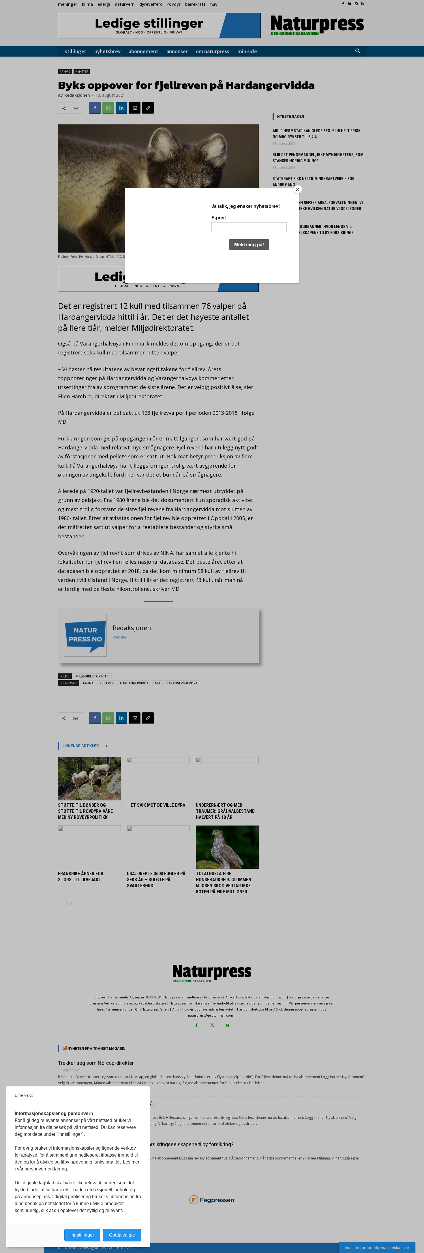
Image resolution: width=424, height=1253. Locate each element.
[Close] (297, 189)
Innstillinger (82, 1235)
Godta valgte (122, 1235)
